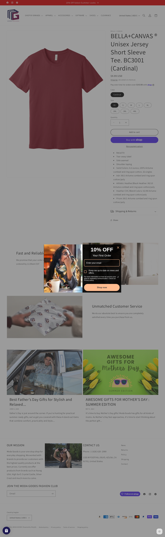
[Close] (118, 247)
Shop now (102, 287)
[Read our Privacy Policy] (118, 277)
